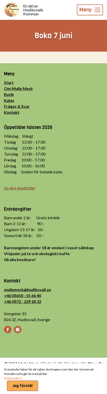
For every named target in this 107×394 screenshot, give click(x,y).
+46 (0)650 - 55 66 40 (22, 295)
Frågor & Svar (17, 106)
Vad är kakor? (13, 378)
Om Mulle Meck (18, 88)
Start (9, 82)
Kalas (9, 100)
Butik (9, 94)
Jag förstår (22, 385)
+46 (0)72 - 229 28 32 (22, 301)
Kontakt (11, 112)
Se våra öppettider (19, 187)
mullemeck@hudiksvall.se (27, 289)
